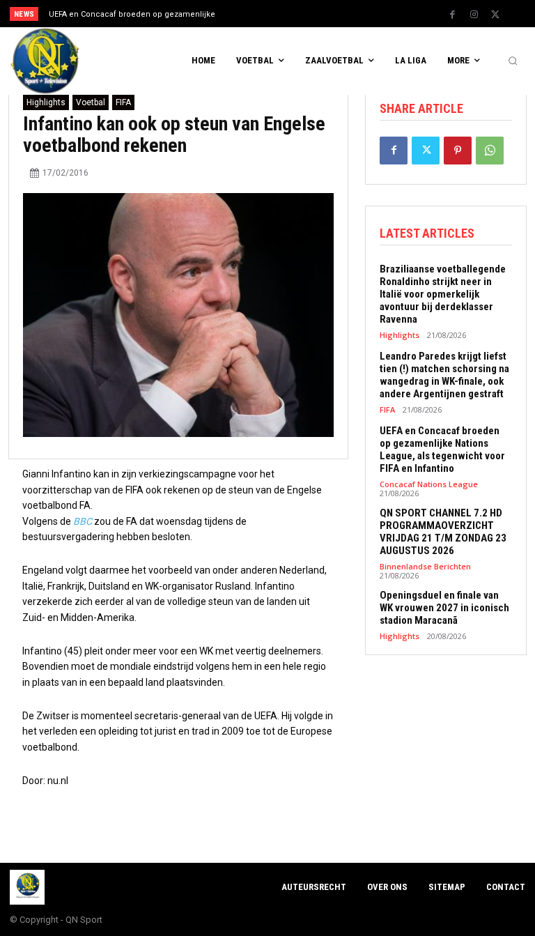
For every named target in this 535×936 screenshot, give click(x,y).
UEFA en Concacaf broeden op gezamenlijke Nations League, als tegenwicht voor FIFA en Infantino (442, 449)
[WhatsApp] (490, 150)
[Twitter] (495, 15)
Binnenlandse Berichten (425, 566)
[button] (513, 61)
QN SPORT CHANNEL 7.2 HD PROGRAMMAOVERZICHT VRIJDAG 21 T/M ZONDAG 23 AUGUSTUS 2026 (443, 532)
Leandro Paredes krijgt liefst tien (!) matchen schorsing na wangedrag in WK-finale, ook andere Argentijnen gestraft (444, 375)
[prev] (271, 13)
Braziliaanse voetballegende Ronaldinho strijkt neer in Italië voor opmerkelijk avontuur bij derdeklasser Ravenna (443, 294)
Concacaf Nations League (429, 484)
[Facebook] (452, 15)
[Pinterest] (458, 150)
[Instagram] (474, 15)
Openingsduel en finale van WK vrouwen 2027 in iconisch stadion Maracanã (444, 608)
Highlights (45, 102)
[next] (293, 13)
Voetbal (90, 102)
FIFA (123, 102)
